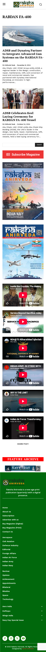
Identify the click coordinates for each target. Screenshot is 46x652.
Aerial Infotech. (28, 649)
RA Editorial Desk (8, 65)
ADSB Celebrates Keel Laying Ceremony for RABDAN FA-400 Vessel (19, 116)
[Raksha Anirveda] (23, 4)
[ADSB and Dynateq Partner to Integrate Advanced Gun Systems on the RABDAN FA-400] (23, 36)
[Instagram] (11, 638)
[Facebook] (4, 638)
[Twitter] (17, 638)
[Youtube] (23, 638)
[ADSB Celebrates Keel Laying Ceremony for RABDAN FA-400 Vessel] (23, 98)
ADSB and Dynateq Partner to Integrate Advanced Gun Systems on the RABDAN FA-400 (23, 55)
